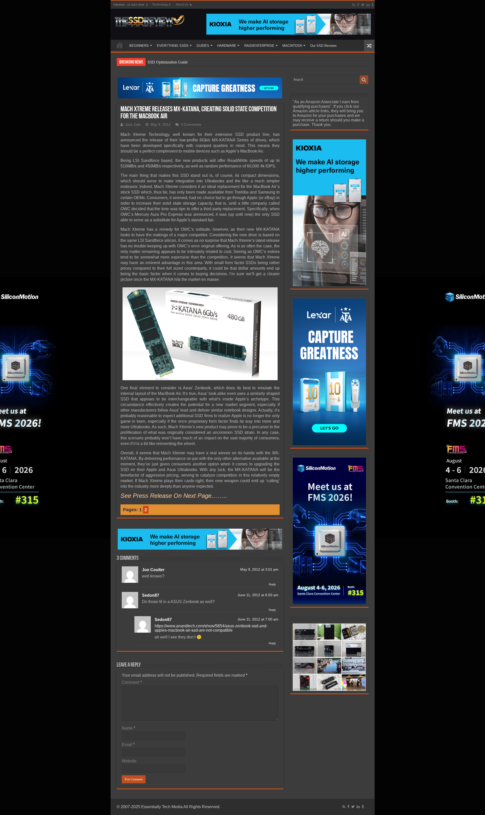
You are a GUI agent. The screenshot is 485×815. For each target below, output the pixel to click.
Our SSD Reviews (323, 46)
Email (128, 744)
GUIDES (203, 46)
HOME (119, 45)
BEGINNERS (139, 46)
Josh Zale (133, 124)
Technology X (161, 4)
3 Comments (191, 124)
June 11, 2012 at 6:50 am (257, 595)
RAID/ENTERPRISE (259, 46)
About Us (182, 4)
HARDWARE (226, 46)
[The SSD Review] (149, 20)
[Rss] (354, 5)
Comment (132, 682)
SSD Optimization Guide (168, 62)
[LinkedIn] (368, 5)
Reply (272, 584)
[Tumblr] (372, 5)
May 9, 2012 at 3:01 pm (259, 569)
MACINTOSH (292, 46)
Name (128, 728)
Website (129, 761)
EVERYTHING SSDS (172, 46)
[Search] (364, 79)
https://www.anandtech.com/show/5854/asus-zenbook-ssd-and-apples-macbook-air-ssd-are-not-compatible (211, 628)
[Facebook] (358, 5)
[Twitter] (363, 5)
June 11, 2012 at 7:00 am (257, 619)
